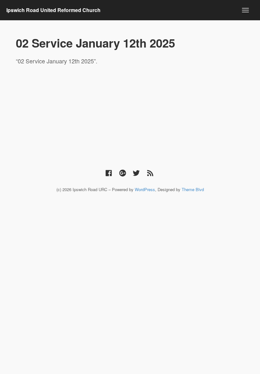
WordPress (145, 189)
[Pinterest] (123, 172)
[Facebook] (109, 172)
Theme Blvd (193, 189)
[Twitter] (136, 172)
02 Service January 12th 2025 (95, 43)
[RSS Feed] (150, 172)
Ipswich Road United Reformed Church (53, 10)
